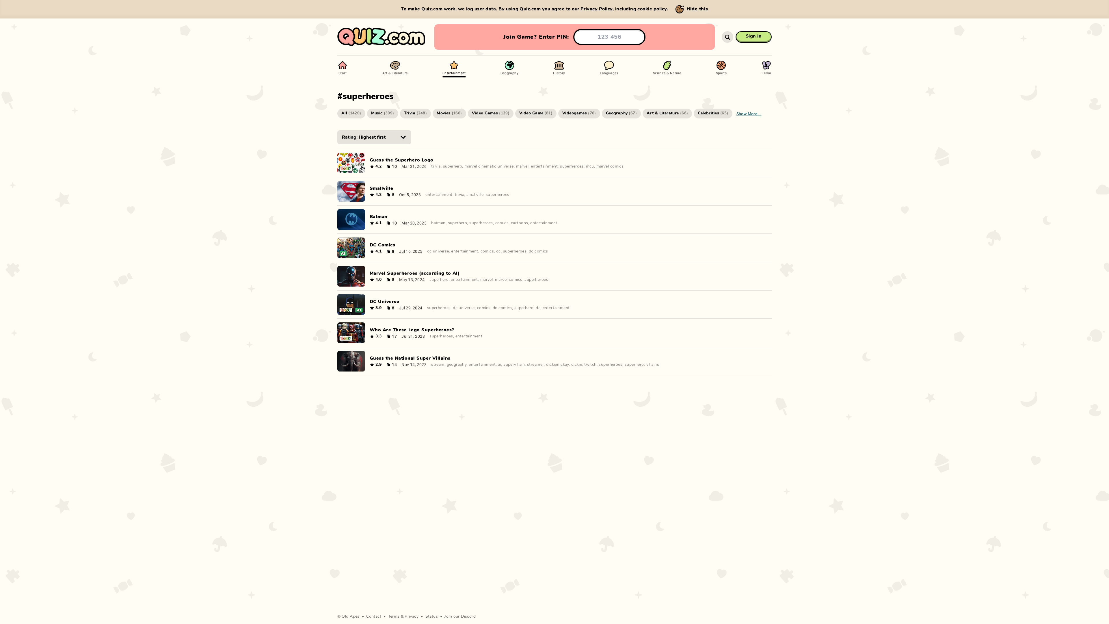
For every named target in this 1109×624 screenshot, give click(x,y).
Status (431, 616)
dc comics (538, 251)
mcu (590, 166)
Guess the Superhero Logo (401, 160)
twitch (590, 365)
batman (438, 223)
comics (502, 223)
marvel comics (610, 166)
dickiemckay (557, 365)
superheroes (572, 166)
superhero (452, 166)
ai (499, 365)
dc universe (438, 251)
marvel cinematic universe (489, 166)
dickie (576, 365)
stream (437, 365)
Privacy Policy (596, 9)
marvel (522, 166)
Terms (394, 616)
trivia (436, 166)
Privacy (411, 616)
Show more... (749, 113)
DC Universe (384, 301)
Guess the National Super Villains (410, 358)
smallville (474, 195)
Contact (373, 616)
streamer (535, 365)
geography (457, 365)
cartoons (519, 223)
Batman (379, 216)
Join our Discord (460, 616)
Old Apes (350, 616)
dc (498, 251)
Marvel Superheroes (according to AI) (414, 273)
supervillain (514, 365)
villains (652, 365)
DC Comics (382, 245)
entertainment (544, 166)
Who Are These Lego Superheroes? (412, 330)
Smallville (381, 188)
